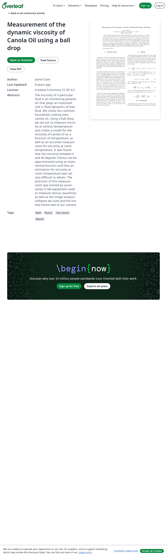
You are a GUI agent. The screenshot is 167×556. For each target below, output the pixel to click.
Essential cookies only (126, 550)
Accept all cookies (152, 550)
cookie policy (85, 552)
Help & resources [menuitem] (122, 5)
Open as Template (21, 60)
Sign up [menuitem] (145, 5)
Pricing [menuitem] (104, 5)
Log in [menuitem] (159, 5)
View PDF (16, 69)
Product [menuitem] (58, 5)
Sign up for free (69, 286)
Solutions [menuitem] (74, 5)
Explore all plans (97, 286)
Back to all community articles (26, 13)
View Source (48, 60)
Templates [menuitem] (90, 5)
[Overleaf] (12, 5)
